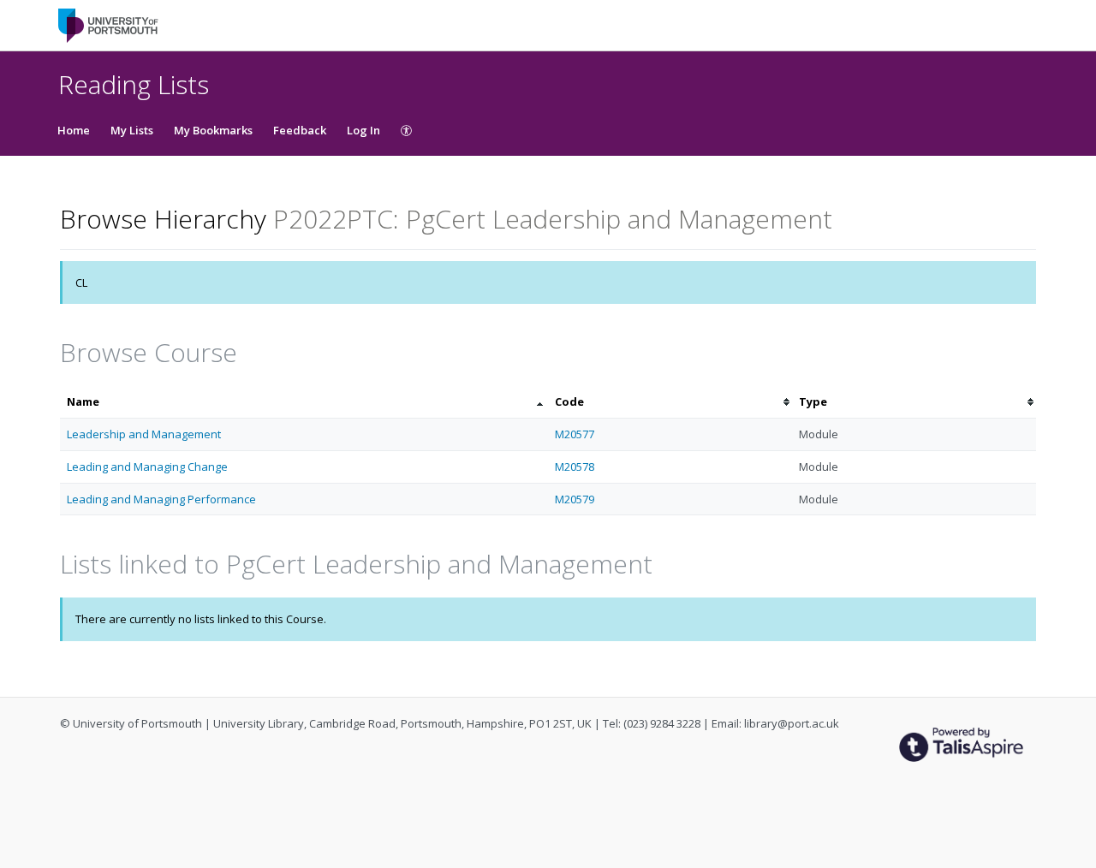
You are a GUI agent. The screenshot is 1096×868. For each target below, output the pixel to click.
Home (73, 130)
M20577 (574, 434)
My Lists (131, 130)
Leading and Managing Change (147, 466)
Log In (363, 130)
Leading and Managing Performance (161, 499)
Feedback (299, 130)
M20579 (574, 499)
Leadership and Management (144, 434)
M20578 (574, 466)
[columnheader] (304, 402)
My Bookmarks (213, 130)
